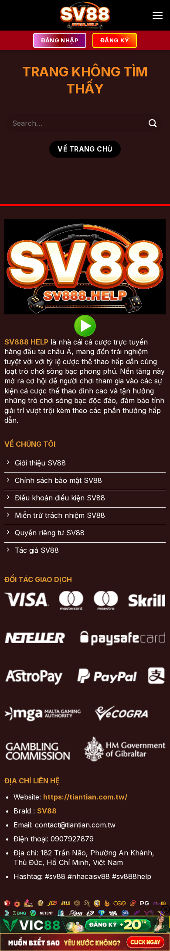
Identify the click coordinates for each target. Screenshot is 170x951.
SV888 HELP (26, 342)
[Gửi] (153, 122)
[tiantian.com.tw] (85, 15)
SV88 (47, 810)
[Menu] (157, 15)
